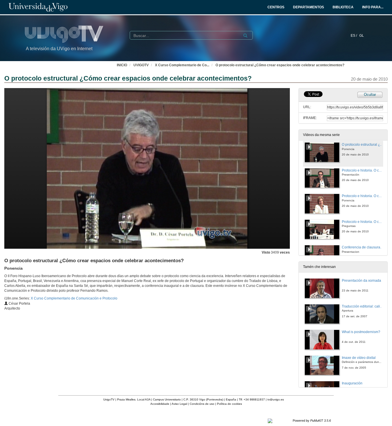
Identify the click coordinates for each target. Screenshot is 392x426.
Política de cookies (229, 403)
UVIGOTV (141, 65)
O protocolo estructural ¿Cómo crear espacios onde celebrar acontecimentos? (280, 65)
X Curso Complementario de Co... (182, 65)
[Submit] (245, 35)
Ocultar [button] (370, 94)
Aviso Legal (179, 403)
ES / (354, 36)
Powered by (312, 420)
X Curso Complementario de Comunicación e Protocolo (74, 298)
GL (361, 36)
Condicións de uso (202, 403)
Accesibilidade (159, 403)
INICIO (122, 65)
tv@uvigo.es (275, 399)
